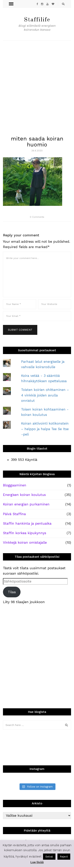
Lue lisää (37, 862)
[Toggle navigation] (11, 4)
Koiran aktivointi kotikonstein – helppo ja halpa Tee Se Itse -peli (45, 428)
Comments (37, 217)
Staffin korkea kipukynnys (24, 533)
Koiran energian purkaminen (26, 504)
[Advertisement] (37, 79)
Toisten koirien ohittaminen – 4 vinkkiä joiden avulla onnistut (45, 395)
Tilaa (12, 592)
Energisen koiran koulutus (24, 495)
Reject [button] (64, 856)
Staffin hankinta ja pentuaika (27, 523)
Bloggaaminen (14, 485)
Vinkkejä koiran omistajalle (25, 542)
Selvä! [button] (49, 856)
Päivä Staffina (14, 514)
